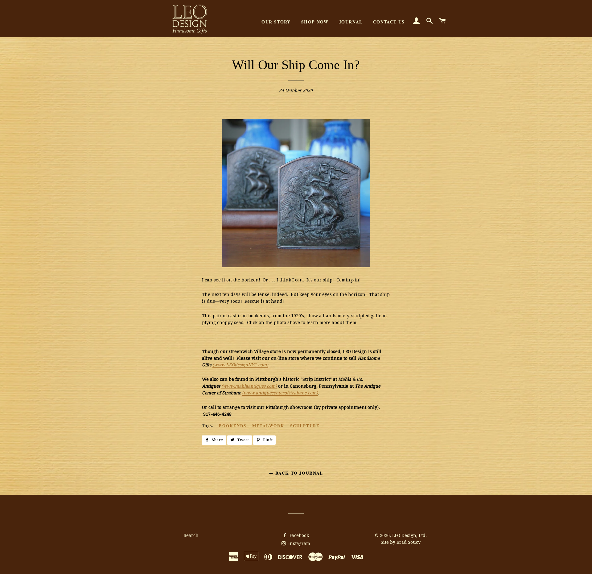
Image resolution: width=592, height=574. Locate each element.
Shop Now (314, 22)
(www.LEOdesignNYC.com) (240, 364)
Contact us (389, 22)
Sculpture (305, 425)
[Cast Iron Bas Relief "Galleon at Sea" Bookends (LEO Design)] (296, 265)
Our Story (276, 22)
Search (191, 535)
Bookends (232, 425)
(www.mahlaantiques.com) (249, 386)
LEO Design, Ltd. (409, 535)
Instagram (298, 543)
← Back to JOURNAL (296, 473)
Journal (351, 22)
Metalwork (268, 425)
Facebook (298, 535)
